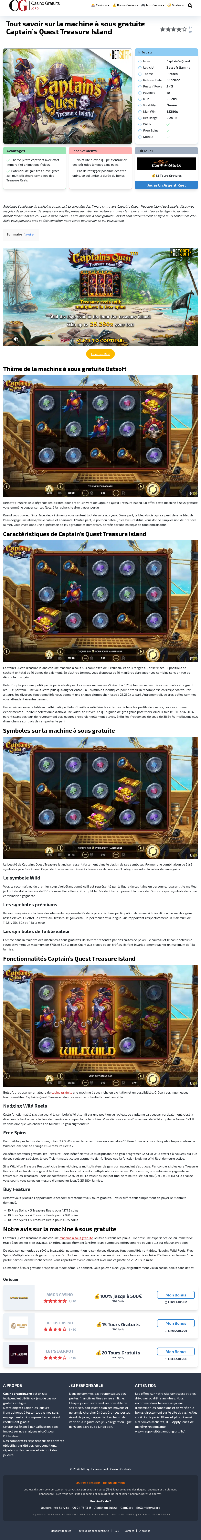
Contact (129, 1530)
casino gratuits (61, 1092)
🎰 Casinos (99, 5)
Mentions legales (61, 1530)
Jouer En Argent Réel (166, 185)
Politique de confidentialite (93, 1530)
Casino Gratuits (121, 1469)
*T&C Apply (118, 1300)
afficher (29, 234)
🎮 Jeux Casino (151, 5)
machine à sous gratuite (76, 1238)
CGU (117, 1530)
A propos (144, 1530)
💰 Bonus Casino (124, 5)
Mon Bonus (175, 1295)
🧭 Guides (174, 5)
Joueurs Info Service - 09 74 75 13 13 (66, 1507)
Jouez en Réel (100, 354)
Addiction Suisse (106, 1507)
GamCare (127, 1507)
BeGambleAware (148, 1507)
